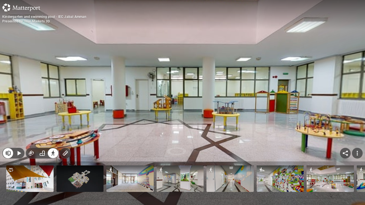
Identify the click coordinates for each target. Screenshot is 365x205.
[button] (30, 178)
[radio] (31, 153)
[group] (42, 153)
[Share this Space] (345, 153)
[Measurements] (65, 153)
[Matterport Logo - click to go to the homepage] (21, 7)
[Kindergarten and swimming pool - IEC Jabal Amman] (182, 102)
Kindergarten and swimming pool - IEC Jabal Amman (44, 17)
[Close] (8, 153)
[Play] (19, 153)
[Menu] (357, 153)
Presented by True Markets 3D (26, 21)
